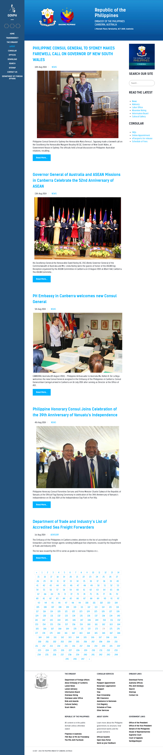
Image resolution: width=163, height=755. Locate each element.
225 (54, 650)
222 (118, 646)
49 (91, 585)
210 (116, 642)
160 (88, 624)
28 (38, 581)
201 (47, 642)
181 (66, 633)
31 (58, 581)
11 (99, 572)
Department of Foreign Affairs (77, 680)
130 (44, 616)
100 (86, 603)
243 (108, 655)
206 (85, 642)
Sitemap (132, 692)
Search (132, 689)
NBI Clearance (103, 698)
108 (60, 607)
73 (78, 594)
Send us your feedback (106, 743)
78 (110, 594)
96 (59, 603)
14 (118, 572)
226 (62, 650)
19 (64, 577)
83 (57, 598)
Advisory (136, 104)
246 (75, 659)
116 (117, 607)
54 (37, 590)
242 (100, 655)
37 (97, 581)
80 (37, 598)
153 (36, 624)
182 (73, 633)
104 (116, 603)
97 (66, 603)
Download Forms (136, 680)
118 (44, 611)
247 (82, 659)
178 (43, 633)
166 (44, 629)
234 (39, 655)
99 (80, 603)
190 (47, 637)
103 (108, 603)
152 (118, 620)
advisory (55, 535)
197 (100, 637)
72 (71, 594)
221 (111, 646)
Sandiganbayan (135, 741)
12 (105, 572)
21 (77, 577)
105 (37, 607)
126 (103, 611)
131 (51, 616)
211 (36, 646)
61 (84, 590)
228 (77, 650)
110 (75, 607)
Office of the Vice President (140, 726)
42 (44, 585)
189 (40, 637)
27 (117, 577)
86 (78, 598)
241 (93, 655)
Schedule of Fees (140, 141)
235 (46, 655)
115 (110, 607)
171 (82, 629)
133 (66, 616)
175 (111, 629)
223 (39, 650)
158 (73, 624)
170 (75, 629)
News (134, 101)
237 (62, 655)
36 (91, 581)
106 (45, 607)
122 (73, 611)
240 (85, 655)
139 (111, 616)
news (54, 67)
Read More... (41, 157)
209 (108, 642)
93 (39, 603)
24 (97, 577)
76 (97, 594)
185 (96, 633)
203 (62, 642)
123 (80, 611)
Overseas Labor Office (74, 698)
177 (36, 633)
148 (89, 620)
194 (77, 637)
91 (111, 598)
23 (90, 577)
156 (59, 624)
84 (64, 598)
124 (88, 611)
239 (77, 655)
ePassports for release (142, 138)
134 (73, 616)
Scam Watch (70, 707)
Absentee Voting (139, 110)
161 (96, 624)
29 (44, 581)
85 (71, 598)
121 (66, 611)
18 (58, 577)
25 (104, 577)
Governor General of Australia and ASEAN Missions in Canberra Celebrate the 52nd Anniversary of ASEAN (76, 180)
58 (64, 590)
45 (64, 585)
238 (69, 655)
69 (52, 594)
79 (117, 594)
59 (71, 590)
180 (58, 633)
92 (118, 598)
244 (116, 655)
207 (93, 642)
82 (50, 598)
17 (51, 577)
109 (67, 607)
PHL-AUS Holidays (136, 686)
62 (91, 590)
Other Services (103, 710)
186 (103, 633)
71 (65, 594)
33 (71, 581)
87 (84, 598)
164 (118, 624)
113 (96, 607)
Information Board (140, 113)
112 (89, 607)
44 (57, 585)
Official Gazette (103, 737)
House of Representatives (139, 732)
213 (51, 646)
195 (85, 637)
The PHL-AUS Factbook (74, 740)
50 (98, 585)
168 (59, 629)
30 (51, 581)
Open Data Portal (104, 740)
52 (111, 585)
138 (103, 616)
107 (52, 607)
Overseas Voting (71, 695)
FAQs (134, 132)
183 (80, 633)
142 (43, 620)
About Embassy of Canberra (76, 683)
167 (52, 629)
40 (118, 581)
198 (107, 637)
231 (100, 650)
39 (111, 581)
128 (118, 611)
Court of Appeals (136, 738)
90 (105, 598)
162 (103, 624)
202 (54, 642)
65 (111, 590)
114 (103, 607)
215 (66, 646)
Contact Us (133, 695)
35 (84, 581)
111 (82, 607)
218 (88, 646)
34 (77, 581)
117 (37, 611)
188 (118, 633)
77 (104, 594)
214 (58, 646)
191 (55, 637)
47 (78, 585)
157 (66, 624)
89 (98, 598)
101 (94, 603)
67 (38, 594)
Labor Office (137, 107)
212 (44, 646)
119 (51, 611)
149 (96, 620)
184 (88, 633)
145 (66, 620)
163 (111, 624)
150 (104, 620)
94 (46, 603)
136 (88, 616)
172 (89, 629)
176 (118, 629)
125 (95, 611)
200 (39, 642)
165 (37, 629)
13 (112, 572)
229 (85, 650)
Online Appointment (141, 135)
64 (104, 590)
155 (51, 624)
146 (74, 620)
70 (59, 594)
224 (47, 650)
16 (45, 577)
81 (44, 598)
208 (100, 642)
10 (93, 572)
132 (59, 616)
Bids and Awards (71, 701)
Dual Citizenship (103, 695)
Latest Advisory (71, 689)
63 (97, 590)
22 (84, 577)
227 (70, 650)
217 (81, 646)
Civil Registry (102, 704)
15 (38, 577)
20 (71, 577)
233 (116, 650)
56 (51, 590)
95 (52, 603)
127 (110, 611)
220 (103, 646)
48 (85, 585)
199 (115, 637)
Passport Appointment (106, 683)
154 (44, 624)
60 (77, 590)
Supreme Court (135, 735)
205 (77, 642)
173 (96, 629)
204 (70, 642)
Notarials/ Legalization (106, 686)
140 (118, 616)
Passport (100, 689)
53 (118, 585)
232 (108, 650)
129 (37, 616)
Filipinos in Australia (73, 734)
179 (51, 633)
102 (101, 603)
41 (37, 585)
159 (81, 624)
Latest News (70, 686)
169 (67, 629)
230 (93, 650)
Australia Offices (136, 683)
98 (73, 603)
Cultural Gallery (139, 116)
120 (59, 611)
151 (111, 620)
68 (45, 594)
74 (84, 594)
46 (71, 585)
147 (81, 620)
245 (67, 659)
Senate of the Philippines (139, 729)
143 (51, 620)
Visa (98, 692)
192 (62, 637)
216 (73, 646)
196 (92, 637)
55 (44, 590)
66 (118, 590)
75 (91, 594)
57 (57, 590)
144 (58, 620)
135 (81, 616)
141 (36, 620)
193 (70, 637)
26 (110, 577)
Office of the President (138, 723)
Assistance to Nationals (106, 701)
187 (111, 633)
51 (105, 585)
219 (95, 646)
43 (51, 585)
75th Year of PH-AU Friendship (77, 737)
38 (104, 581)
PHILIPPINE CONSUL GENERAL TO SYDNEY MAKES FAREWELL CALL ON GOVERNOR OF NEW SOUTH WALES (74, 54)
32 (64, 581)
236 (54, 655)
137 (96, 616)
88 (91, 598)
